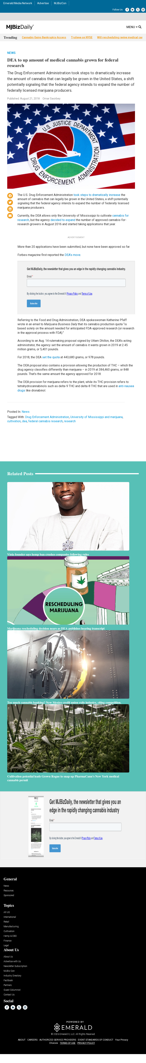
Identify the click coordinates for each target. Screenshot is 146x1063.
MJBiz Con (9, 971)
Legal (6, 945)
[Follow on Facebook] (127, 10)
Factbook (8, 980)
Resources (9, 890)
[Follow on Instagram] (143, 10)
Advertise (43, 3)
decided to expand (63, 220)
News (11, 53)
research (70, 421)
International (10, 917)
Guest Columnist (12, 990)
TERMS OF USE (67, 1043)
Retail (6, 922)
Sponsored (9, 895)
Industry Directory (12, 976)
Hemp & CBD (10, 936)
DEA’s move (72, 255)
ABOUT (21, 1040)
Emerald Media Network (17, 3)
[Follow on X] (138, 10)
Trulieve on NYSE (81, 37)
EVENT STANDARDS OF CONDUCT (95, 1040)
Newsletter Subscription (15, 966)
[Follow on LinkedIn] (132, 10)
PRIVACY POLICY (86, 1043)
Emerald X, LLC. (67, 1034)
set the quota (51, 357)
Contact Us (9, 995)
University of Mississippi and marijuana (96, 417)
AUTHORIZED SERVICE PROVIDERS (57, 1040)
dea (24, 421)
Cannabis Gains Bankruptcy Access (44, 37)
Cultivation (9, 931)
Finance (7, 941)
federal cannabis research (45, 421)
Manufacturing (11, 926)
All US (7, 912)
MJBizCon (60, 3)
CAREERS (32, 1040)
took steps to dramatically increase (97, 195)
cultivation (14, 421)
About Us (8, 957)
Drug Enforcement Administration (47, 417)
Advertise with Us (12, 961)
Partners (8, 985)
